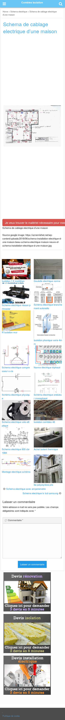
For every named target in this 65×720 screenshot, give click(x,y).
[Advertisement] (32, 71)
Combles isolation (32, 2)
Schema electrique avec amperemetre (26, 488)
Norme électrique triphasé (47, 367)
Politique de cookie (11, 715)
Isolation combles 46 (44, 422)
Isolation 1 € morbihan (13, 281)
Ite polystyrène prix (43, 484)
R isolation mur (9, 332)
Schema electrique (18, 11)
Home (5, 11)
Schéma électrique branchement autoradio (48, 306)
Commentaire (15, 520)
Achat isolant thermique (46, 449)
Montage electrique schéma (16, 471)
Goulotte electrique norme (47, 281)
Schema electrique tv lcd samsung (40, 493)
